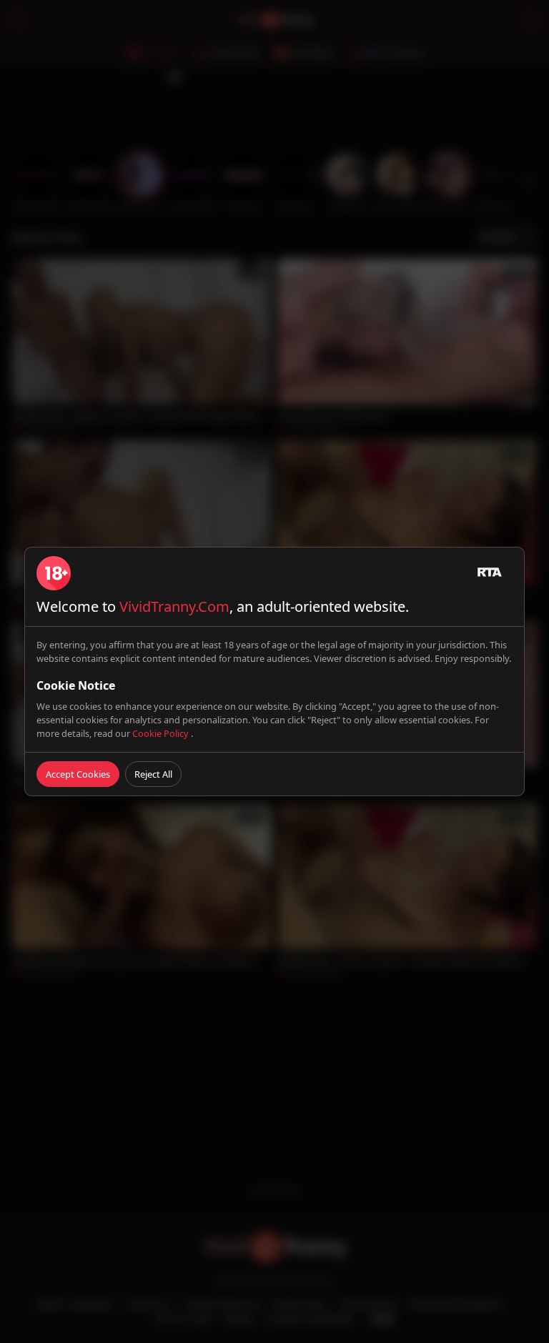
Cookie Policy (161, 733)
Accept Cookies (78, 774)
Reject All (153, 774)
